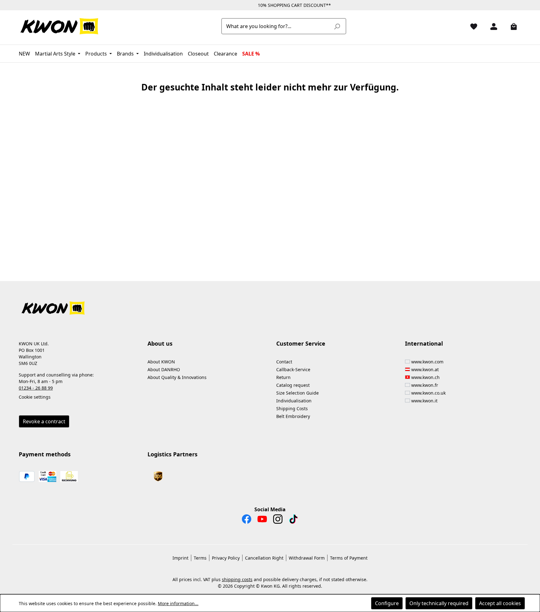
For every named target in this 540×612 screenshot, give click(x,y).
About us (160, 343)
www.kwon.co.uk (428, 393)
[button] (270, 304)
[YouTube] (262, 520)
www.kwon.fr (424, 385)
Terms (200, 558)
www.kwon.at (425, 369)
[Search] (337, 26)
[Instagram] (277, 520)
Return (283, 377)
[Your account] (491, 26)
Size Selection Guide (297, 393)
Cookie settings (35, 397)
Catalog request (293, 385)
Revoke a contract (44, 421)
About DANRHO (164, 369)
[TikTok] (293, 520)
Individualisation (294, 401)
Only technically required (438, 603)
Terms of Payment (349, 558)
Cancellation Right (264, 558)
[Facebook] (246, 520)
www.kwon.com (427, 362)
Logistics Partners (173, 454)
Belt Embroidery (293, 416)
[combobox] (276, 26)
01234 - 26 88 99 (36, 388)
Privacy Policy (226, 558)
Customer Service (300, 343)
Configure (387, 603)
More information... (178, 603)
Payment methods (45, 454)
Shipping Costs (292, 408)
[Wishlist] (471, 26)
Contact (284, 362)
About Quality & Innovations (177, 377)
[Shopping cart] (511, 26)
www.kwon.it (424, 401)
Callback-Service (293, 369)
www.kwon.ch (425, 377)
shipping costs (237, 579)
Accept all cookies (500, 603)
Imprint (180, 558)
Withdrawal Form (307, 558)
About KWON (161, 362)
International (424, 343)
